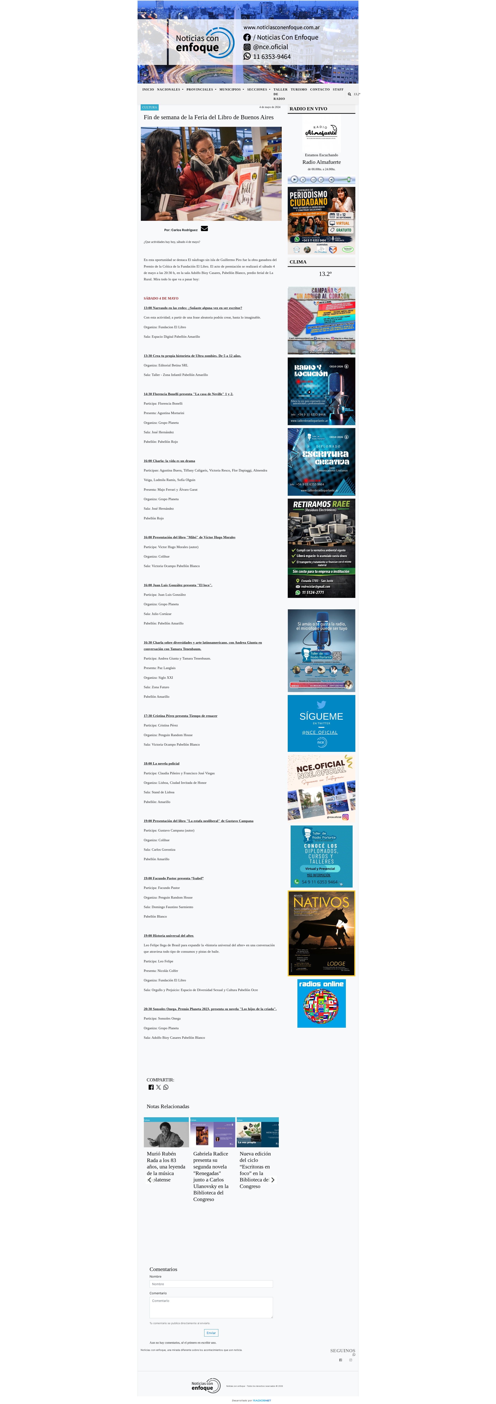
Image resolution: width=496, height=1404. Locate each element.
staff (338, 89)
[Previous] (150, 1180)
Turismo (299, 89)
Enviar (211, 1333)
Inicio (148, 89)
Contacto (320, 89)
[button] (349, 94)
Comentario (158, 1293)
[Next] (272, 1180)
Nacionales (169, 89)
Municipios (231, 89)
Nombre (155, 1276)
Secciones (257, 89)
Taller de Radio (281, 94)
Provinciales (200, 89)
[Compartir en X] (158, 1088)
